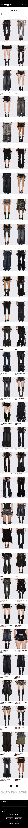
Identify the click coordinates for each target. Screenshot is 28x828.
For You (3, 811)
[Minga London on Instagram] (10, 814)
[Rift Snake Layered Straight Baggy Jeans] (4, 94)
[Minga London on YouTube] (15, 814)
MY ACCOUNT (4, 801)
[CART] (26, 5)
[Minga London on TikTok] (12, 814)
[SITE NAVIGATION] (2, 5)
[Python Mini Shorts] (1, 729)
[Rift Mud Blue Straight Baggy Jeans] (3, 94)
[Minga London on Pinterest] (17, 814)
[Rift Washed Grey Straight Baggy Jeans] (0, 94)
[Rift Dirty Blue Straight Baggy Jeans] (2, 94)
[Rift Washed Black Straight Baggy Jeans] (5, 94)
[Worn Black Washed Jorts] (0, 652)
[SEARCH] (20, 5)
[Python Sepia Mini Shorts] (0, 729)
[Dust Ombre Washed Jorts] (16, 678)
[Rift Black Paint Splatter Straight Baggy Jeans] (1, 94)
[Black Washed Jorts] (2, 652)
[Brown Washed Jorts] (1, 652)
